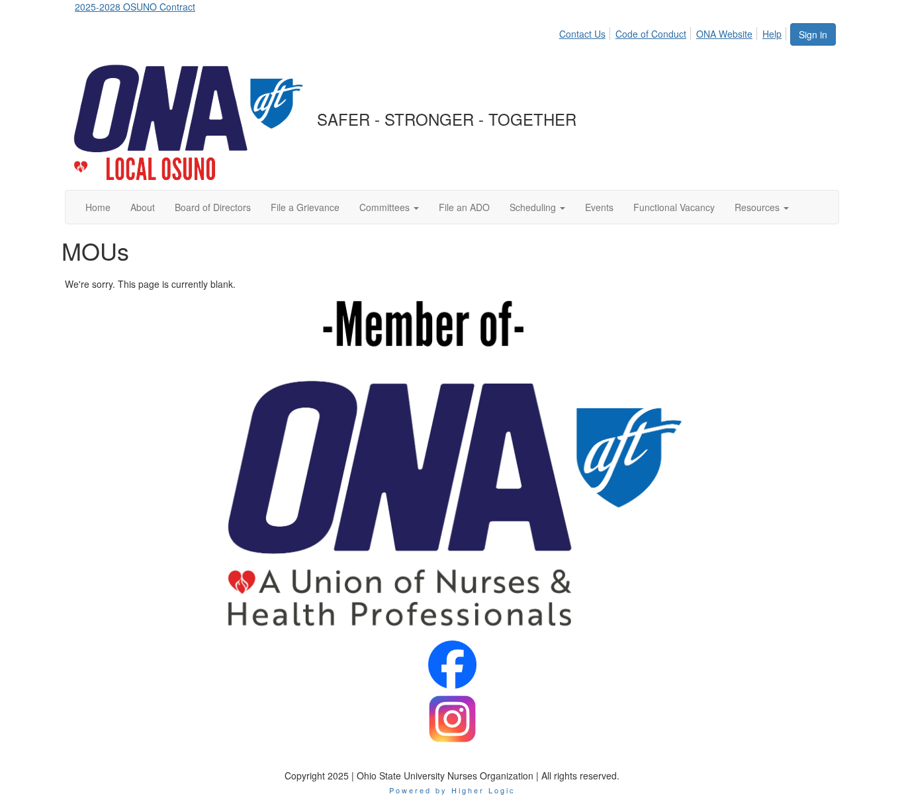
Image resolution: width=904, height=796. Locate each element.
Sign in (813, 34)
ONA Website (724, 33)
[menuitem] (586, 31)
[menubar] (674, 31)
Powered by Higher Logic (452, 790)
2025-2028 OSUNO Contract (135, 6)
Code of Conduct (650, 33)
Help (772, 33)
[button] (389, 207)
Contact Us (582, 33)
